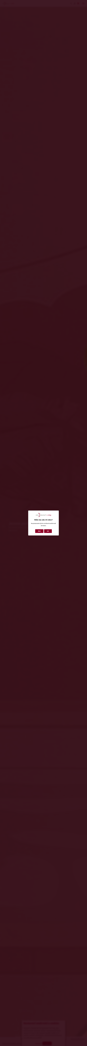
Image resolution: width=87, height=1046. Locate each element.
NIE (48, 531)
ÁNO (39, 531)
